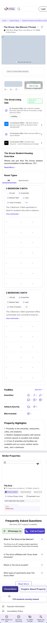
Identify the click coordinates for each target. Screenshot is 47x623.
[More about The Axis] (22, 473)
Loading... (14, 116)
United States (14, 20)
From (9, 508)
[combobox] (26, 9)
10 (30, 62)
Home (4, 20)
